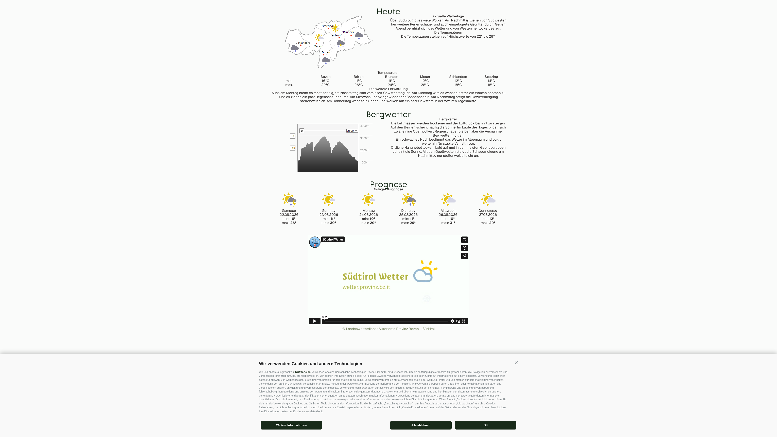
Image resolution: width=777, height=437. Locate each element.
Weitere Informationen (291, 425)
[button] (516, 363)
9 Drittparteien (302, 371)
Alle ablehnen (420, 425)
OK (486, 425)
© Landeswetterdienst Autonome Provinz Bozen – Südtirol (388, 329)
